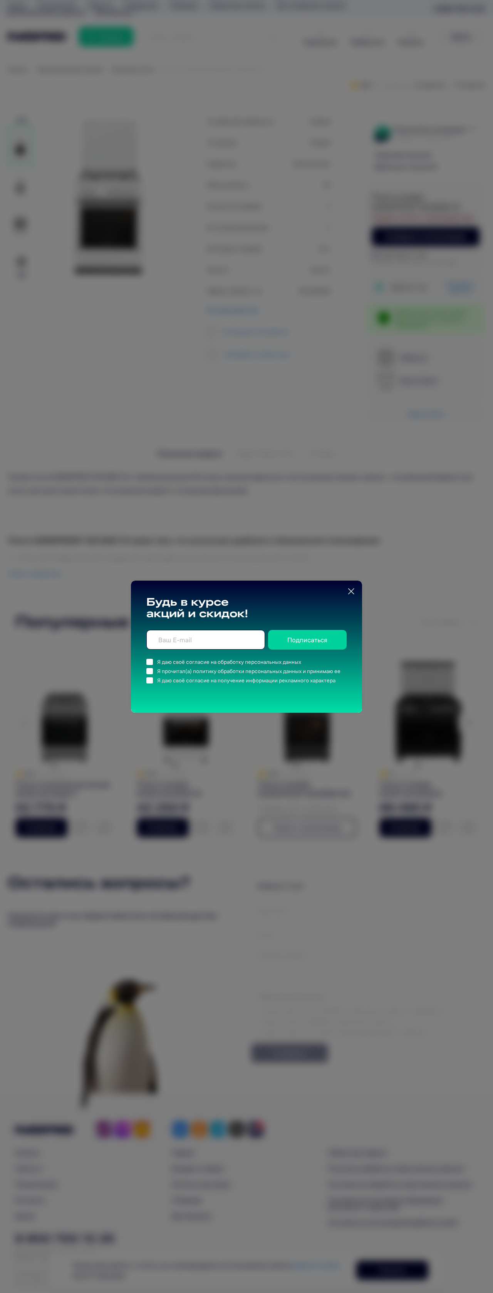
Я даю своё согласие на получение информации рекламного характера (246, 680)
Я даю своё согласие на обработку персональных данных (229, 661)
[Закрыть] (351, 591)
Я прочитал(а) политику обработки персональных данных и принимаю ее (248, 671)
